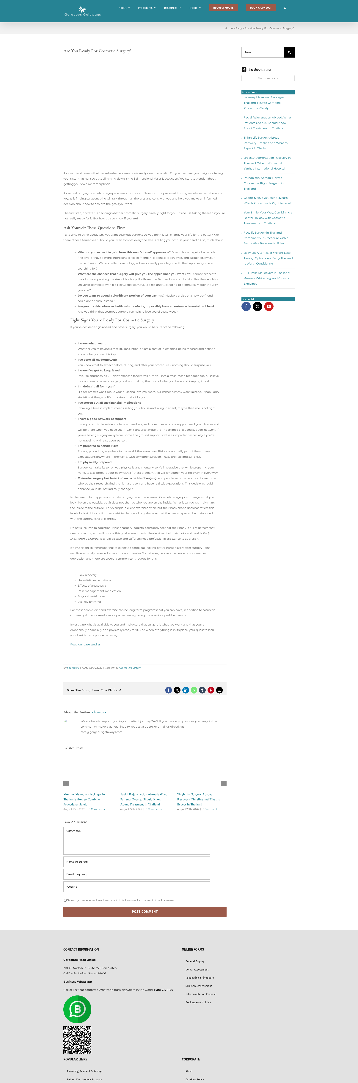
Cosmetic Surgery (130, 667)
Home (229, 28)
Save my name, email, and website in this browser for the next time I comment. (122, 900)
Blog (238, 28)
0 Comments (97, 809)
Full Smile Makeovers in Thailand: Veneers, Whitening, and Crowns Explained (267, 278)
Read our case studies (85, 644)
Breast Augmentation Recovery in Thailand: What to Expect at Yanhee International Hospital (267, 163)
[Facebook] (246, 306)
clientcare (73, 667)
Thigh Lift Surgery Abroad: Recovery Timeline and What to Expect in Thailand (198, 799)
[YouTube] (269, 306)
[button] (285, 8)
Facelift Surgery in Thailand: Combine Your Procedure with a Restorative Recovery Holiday (266, 238)
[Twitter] (257, 306)
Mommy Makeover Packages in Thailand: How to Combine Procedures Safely (84, 799)
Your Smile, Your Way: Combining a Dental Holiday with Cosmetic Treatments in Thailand (268, 218)
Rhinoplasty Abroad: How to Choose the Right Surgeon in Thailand (264, 183)
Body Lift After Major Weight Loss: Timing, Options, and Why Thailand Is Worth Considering (268, 258)
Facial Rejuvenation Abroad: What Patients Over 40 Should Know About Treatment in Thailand (143, 799)
